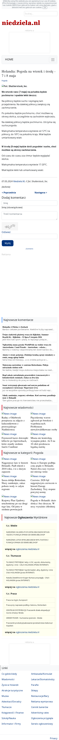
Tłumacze (7, 707)
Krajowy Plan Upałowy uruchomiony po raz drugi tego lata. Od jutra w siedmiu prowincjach (14, 505)
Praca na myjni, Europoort (16, 600)
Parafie (35, 684)
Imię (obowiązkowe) (12, 207)
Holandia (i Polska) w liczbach (15, 326)
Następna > (41, 192)
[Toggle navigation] (53, 59)
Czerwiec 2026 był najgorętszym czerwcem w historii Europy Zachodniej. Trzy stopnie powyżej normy (44, 486)
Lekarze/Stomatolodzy (42, 679)
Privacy (53, 738)
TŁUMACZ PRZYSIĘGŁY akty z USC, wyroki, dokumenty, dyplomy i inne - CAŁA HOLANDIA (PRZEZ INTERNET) (28, 563)
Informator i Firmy (11, 723)
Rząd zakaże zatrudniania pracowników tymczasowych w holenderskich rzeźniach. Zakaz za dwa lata (26, 376)
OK (45, 7)
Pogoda (4, 80)
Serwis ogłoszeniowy (42, 723)
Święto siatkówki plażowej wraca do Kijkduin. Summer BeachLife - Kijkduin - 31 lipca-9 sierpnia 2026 (25, 336)
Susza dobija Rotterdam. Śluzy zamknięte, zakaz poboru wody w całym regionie (14, 484)
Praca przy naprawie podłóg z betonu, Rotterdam (26, 605)
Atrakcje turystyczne (12, 690)
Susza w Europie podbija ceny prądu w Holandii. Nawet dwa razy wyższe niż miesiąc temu (43, 467)
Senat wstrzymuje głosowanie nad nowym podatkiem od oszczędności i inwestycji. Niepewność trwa (25, 386)
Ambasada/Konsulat (41, 673)
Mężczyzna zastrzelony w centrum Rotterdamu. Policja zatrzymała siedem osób (25, 366)
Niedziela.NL (19, 181)
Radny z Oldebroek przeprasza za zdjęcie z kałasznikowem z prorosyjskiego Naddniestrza (13, 423)
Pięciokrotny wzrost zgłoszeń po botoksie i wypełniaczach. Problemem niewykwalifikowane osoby (44, 423)
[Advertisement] (29, 287)
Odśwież (6, 232)
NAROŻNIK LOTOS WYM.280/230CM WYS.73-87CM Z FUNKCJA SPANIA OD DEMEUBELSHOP (27, 541)
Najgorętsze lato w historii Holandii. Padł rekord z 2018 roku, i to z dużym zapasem (15, 467)
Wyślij (8, 243)
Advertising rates (40, 712)
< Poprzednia (9, 192)
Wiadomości (8, 679)
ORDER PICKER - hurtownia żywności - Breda (24, 618)
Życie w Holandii (10, 684)
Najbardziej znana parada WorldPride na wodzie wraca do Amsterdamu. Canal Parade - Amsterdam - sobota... (26, 346)
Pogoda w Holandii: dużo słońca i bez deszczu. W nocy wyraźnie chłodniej (43, 503)
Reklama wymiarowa (42, 701)
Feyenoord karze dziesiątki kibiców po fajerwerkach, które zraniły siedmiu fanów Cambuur (15, 442)
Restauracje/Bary (40, 696)
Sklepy (34, 690)
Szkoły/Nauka (9, 718)
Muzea (5, 696)
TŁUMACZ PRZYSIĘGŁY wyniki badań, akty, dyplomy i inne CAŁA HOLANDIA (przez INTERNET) (29, 571)
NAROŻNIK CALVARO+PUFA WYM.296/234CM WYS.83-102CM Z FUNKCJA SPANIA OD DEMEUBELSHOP (28, 533)
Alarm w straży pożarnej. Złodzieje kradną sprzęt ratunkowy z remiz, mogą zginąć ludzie (28, 356)
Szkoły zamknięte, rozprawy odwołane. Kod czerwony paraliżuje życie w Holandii (29, 396)
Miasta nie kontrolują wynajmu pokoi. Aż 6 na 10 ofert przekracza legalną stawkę (43, 442)
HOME (9, 59)
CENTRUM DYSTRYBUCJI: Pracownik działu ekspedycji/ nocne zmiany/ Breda (28, 611)
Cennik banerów (39, 707)
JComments (29, 249)
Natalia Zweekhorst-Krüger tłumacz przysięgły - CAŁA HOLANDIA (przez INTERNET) (27, 579)
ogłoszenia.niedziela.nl (27, 549)
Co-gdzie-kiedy (9, 673)
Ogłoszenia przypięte (42, 718)
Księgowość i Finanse (13, 712)
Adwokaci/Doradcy (11, 701)
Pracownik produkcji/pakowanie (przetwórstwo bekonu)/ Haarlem (29, 624)
